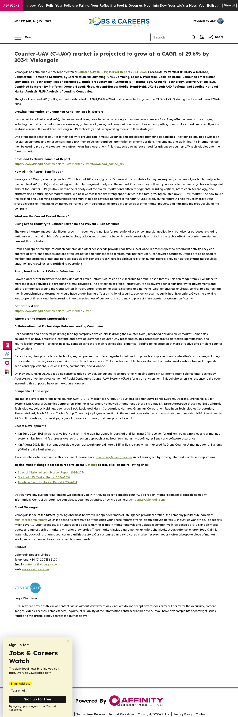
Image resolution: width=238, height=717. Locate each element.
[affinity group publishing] (7, 362)
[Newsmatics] (7, 371)
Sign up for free (37, 699)
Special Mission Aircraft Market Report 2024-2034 (51, 472)
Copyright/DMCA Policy (154, 714)
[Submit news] (7, 345)
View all (229, 5)
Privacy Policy (182, 714)
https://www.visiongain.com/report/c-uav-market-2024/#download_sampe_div (69, 164)
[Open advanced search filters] (202, 37)
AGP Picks (11, 5)
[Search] (193, 37)
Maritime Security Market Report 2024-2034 (47, 482)
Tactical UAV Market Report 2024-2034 (44, 477)
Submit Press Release (90, 714)
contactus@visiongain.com (147, 499)
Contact (201, 714)
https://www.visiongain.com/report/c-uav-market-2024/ (52, 311)
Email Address (20, 683)
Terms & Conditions (121, 714)
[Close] (68, 641)
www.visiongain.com (35, 569)
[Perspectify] (7, 354)
